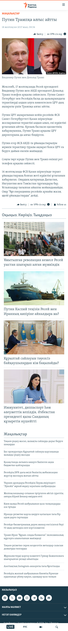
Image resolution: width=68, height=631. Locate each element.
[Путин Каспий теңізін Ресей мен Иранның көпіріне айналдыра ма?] (34, 288)
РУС (25, 627)
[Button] (38, 34)
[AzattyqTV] (41, 627)
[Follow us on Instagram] (27, 598)
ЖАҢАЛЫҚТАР (11, 13)
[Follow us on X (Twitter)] (12, 598)
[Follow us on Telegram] (34, 598)
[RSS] (41, 598)
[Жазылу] (49, 598)
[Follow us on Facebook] (5, 598)
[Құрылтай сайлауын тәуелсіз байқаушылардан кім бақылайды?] (34, 337)
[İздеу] (57, 627)
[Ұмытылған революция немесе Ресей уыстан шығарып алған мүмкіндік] (34, 239)
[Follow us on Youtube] (20, 598)
